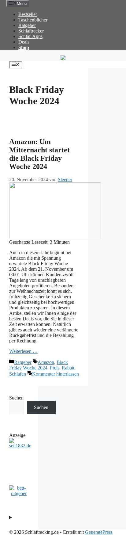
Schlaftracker (31, 30)
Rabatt (68, 367)
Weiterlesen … (23, 351)
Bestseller (27, 14)
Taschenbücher (32, 19)
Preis (54, 367)
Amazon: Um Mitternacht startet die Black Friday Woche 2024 (39, 154)
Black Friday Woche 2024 (38, 365)
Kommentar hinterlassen (55, 373)
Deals (23, 41)
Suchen (16, 397)
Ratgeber (27, 25)
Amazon (46, 362)
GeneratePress (99, 532)
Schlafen (17, 373)
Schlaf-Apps (30, 36)
